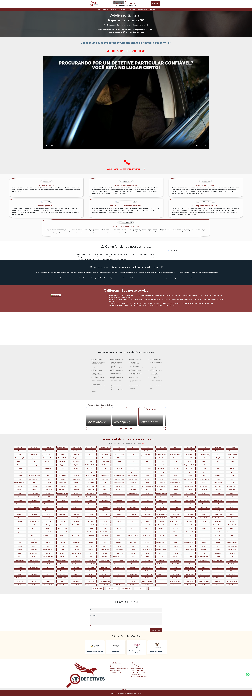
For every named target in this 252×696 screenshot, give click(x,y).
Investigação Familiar (137, 668)
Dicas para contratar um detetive (119, 668)
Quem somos (122, 9)
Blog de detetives (142, 9)
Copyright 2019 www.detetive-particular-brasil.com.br (126, 693)
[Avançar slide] (164, 428)
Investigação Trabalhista (138, 672)
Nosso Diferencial (115, 670)
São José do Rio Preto (116, 672)
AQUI (142, 443)
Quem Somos (113, 665)
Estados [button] (113, 9)
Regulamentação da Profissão (139, 676)
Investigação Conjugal (137, 665)
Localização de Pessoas (137, 674)
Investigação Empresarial (138, 666)
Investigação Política (137, 670)
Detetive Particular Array (117, 666)
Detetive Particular (102, 9)
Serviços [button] (131, 9)
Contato (152, 9)
